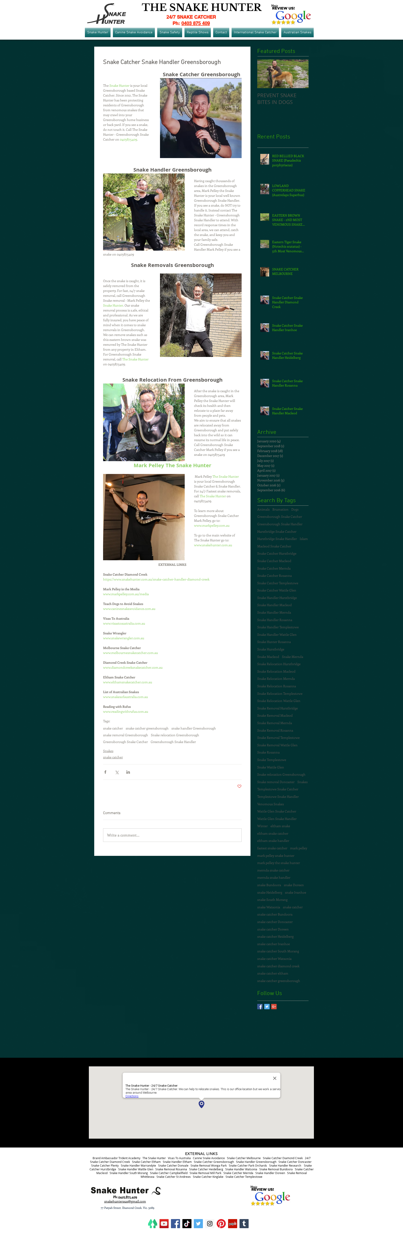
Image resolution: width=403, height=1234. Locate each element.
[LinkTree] (152, 1223)
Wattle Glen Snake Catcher (276, 811)
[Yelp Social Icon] (232, 1223)
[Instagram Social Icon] (209, 1223)
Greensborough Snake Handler (173, 742)
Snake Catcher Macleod (274, 561)
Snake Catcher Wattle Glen (276, 590)
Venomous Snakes (270, 804)
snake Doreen (294, 885)
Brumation (280, 509)
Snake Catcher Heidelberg (206, 1169)
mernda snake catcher (273, 870)
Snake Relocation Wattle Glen (278, 700)
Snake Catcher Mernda (274, 568)
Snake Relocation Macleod (276, 671)
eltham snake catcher (272, 833)
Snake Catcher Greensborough (214, 1162)
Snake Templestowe (271, 759)
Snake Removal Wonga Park (209, 1165)
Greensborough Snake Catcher (125, 742)
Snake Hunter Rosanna (274, 641)
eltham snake (280, 826)
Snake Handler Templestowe (278, 627)
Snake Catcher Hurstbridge (276, 553)
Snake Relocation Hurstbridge (279, 664)
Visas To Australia (179, 1158)
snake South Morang (272, 899)
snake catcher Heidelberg (275, 936)
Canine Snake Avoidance (209, 1158)
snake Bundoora (269, 885)
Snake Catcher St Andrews (173, 1177)
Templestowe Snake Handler (278, 796)
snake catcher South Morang (278, 951)
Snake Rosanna (268, 752)
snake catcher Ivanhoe (273, 944)
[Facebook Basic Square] (260, 1006)
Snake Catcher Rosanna (274, 575)
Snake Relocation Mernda (276, 678)
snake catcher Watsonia (274, 958)
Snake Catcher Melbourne (244, 1158)
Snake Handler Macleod (274, 605)
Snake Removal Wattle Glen (277, 745)
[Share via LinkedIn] (128, 772)
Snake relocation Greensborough (175, 735)
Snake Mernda (292, 656)
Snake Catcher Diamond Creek (283, 1158)
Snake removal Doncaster (276, 782)
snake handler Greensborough (193, 728)
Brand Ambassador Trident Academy (116, 1158)
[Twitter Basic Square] (267, 1006)
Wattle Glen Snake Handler (277, 818)
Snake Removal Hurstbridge (277, 708)
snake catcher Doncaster (275, 921)
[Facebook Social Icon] (175, 1223)
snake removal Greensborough (125, 735)
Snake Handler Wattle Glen (277, 634)
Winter (262, 826)
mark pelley (298, 848)
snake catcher (113, 728)
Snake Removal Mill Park (205, 1173)
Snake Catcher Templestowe (277, 583)
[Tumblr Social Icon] (244, 1223)
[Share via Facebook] (105, 772)
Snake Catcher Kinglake (208, 1177)
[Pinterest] (221, 1223)
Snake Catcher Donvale (173, 1165)
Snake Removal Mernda (274, 723)
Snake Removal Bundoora (276, 1169)
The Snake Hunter (154, 1158)
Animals (263, 509)
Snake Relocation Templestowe (279, 693)
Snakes (108, 751)
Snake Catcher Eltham (146, 1162)
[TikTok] (186, 1223)
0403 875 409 (195, 23)
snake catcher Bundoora (274, 914)
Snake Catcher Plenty (105, 1165)
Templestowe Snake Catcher (277, 789)
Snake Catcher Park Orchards (248, 1165)
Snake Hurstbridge (270, 649)
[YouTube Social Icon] (164, 1223)
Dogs (295, 509)
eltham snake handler (273, 840)
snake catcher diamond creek (278, 966)
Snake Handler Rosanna (274, 620)
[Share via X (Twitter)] (117, 772)
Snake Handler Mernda (274, 612)
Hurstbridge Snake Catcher (276, 531)
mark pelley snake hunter (275, 855)
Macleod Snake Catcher (274, 546)
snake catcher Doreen (273, 929)
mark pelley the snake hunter (278, 863)
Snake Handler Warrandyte (138, 1165)
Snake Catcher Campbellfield (169, 1173)
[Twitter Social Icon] (198, 1223)
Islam (304, 538)
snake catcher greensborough (147, 728)
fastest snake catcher (272, 848)
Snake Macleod (268, 656)
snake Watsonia (268, 907)
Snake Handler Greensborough (256, 1162)
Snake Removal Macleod (275, 715)
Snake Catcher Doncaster (295, 1162)
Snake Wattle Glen (270, 767)
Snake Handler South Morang (129, 1173)
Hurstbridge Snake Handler (277, 538)
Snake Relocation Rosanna (276, 686)
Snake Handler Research (285, 1165)
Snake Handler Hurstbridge (277, 597)
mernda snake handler (273, 877)
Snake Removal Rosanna (275, 730)
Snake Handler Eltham (177, 1162)
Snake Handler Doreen (270, 1173)
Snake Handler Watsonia (241, 1169)
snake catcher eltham (272, 973)
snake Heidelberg (269, 892)
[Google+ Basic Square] (274, 1006)
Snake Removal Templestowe (278, 737)
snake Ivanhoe (295, 892)
